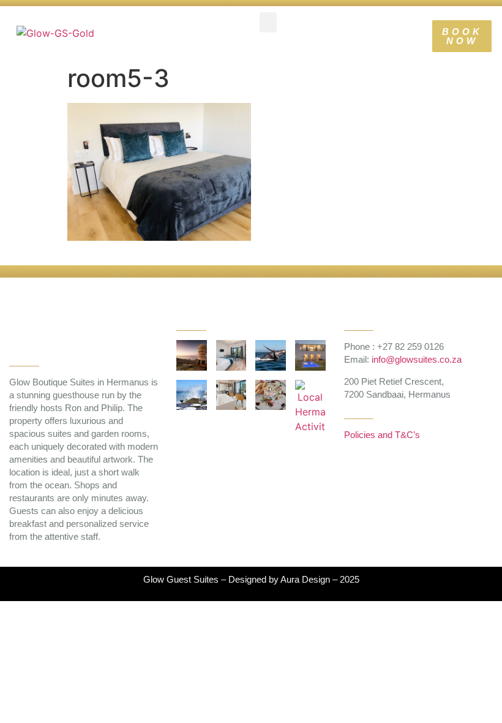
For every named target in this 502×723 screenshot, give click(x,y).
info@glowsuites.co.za (417, 359)
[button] (268, 22)
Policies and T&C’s (382, 435)
